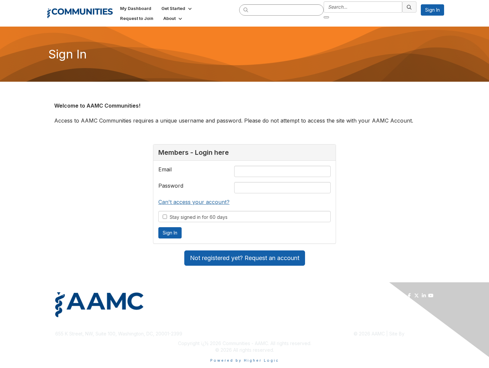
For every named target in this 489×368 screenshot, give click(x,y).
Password (170, 185)
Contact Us (322, 323)
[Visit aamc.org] (148, 304)
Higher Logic (420, 333)
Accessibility (420, 323)
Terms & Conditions (355, 323)
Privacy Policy (391, 323)
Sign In (432, 10)
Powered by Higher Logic (244, 360)
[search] (246, 9)
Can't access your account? (194, 202)
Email (165, 169)
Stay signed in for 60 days (197, 217)
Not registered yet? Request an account (244, 257)
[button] (177, 8)
